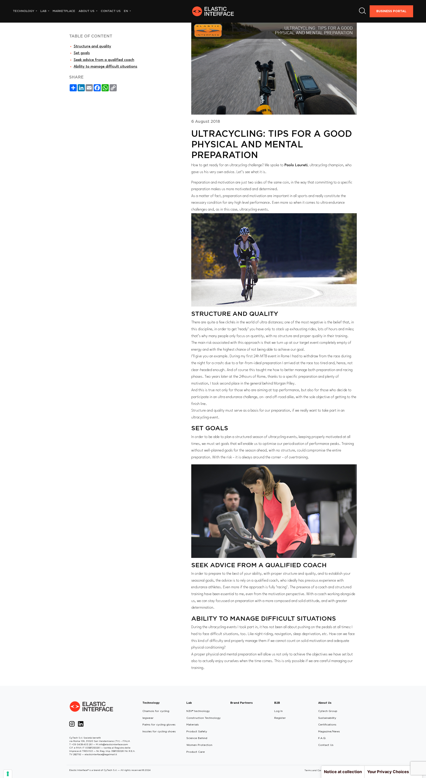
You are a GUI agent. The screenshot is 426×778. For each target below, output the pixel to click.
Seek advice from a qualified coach (104, 60)
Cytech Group (327, 711)
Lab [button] (43, 11)
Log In (278, 711)
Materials (192, 724)
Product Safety (196, 731)
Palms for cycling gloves (159, 724)
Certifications (327, 724)
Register (280, 717)
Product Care (195, 751)
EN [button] (126, 11)
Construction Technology (203, 717)
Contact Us (325, 745)
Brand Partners (241, 702)
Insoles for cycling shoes (159, 731)
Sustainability (327, 717)
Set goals (82, 53)
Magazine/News (329, 731)
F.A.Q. (322, 738)
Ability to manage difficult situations (105, 66)
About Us (324, 702)
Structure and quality (92, 46)
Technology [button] (24, 11)
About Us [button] (87, 11)
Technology (151, 702)
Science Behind (196, 738)
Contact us (110, 11)
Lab (189, 702)
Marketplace (64, 11)
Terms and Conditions (316, 770)
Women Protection (199, 745)
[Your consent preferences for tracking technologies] (8, 774)
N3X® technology (198, 711)
